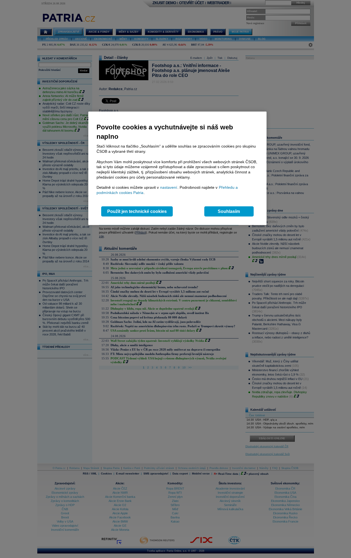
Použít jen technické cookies (137, 211)
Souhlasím (229, 211)
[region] (177, 168)
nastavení (168, 187)
